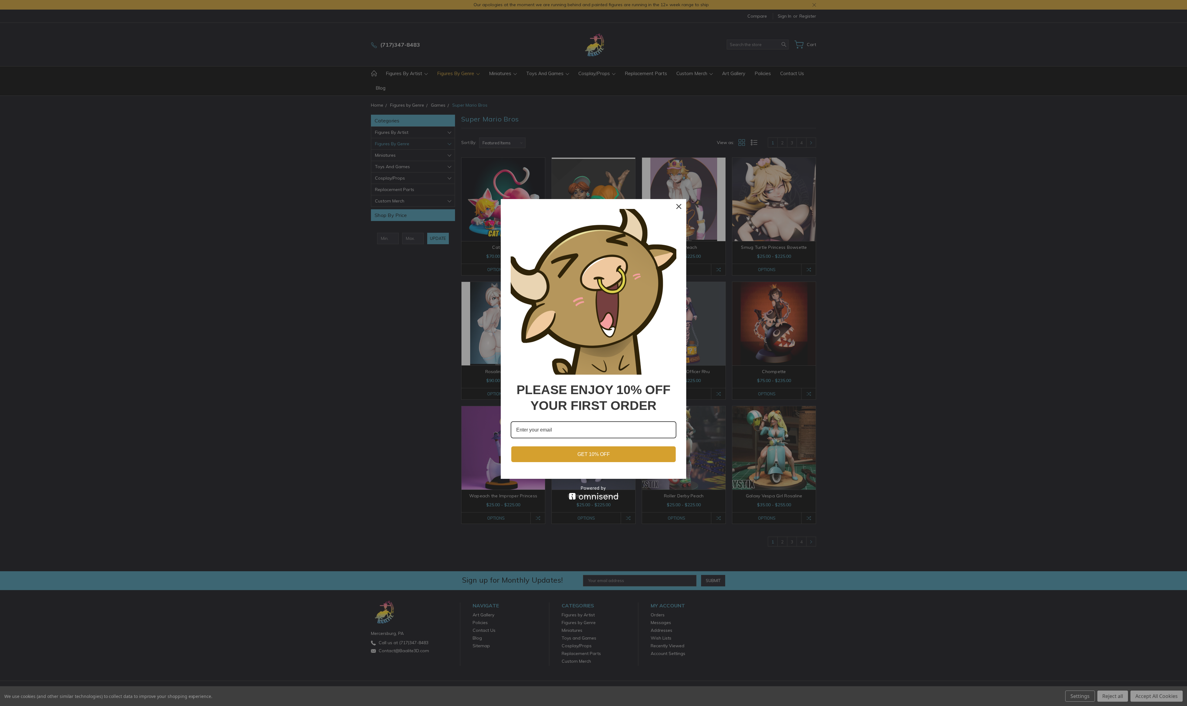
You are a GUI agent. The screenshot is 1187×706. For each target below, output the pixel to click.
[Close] (678, 206)
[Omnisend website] (593, 493)
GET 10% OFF (593, 454)
